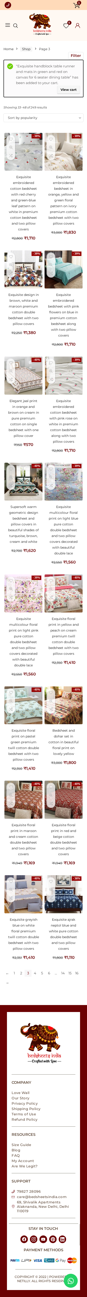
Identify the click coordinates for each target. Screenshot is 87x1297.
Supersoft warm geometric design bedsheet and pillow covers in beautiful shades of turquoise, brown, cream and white (23, 524)
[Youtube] (43, 1239)
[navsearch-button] (13, 26)
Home (8, 49)
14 (63, 973)
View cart (69, 90)
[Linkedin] (62, 1239)
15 (69, 973)
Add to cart (23, 243)
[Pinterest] (53, 1239)
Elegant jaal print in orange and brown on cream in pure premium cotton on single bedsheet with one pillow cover (23, 418)
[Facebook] (24, 1239)
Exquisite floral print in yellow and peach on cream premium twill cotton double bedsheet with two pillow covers (63, 636)
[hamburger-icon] (7, 25)
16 (76, 973)
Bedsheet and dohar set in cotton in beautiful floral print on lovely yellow (63, 742)
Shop (26, 49)
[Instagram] (33, 1239)
